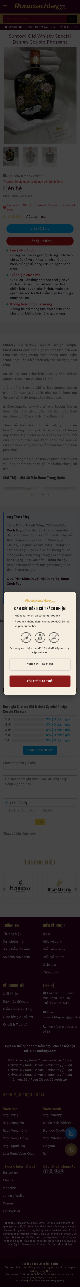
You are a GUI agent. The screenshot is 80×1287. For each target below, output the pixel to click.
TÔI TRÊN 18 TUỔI (40, 681)
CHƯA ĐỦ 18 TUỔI (40, 664)
